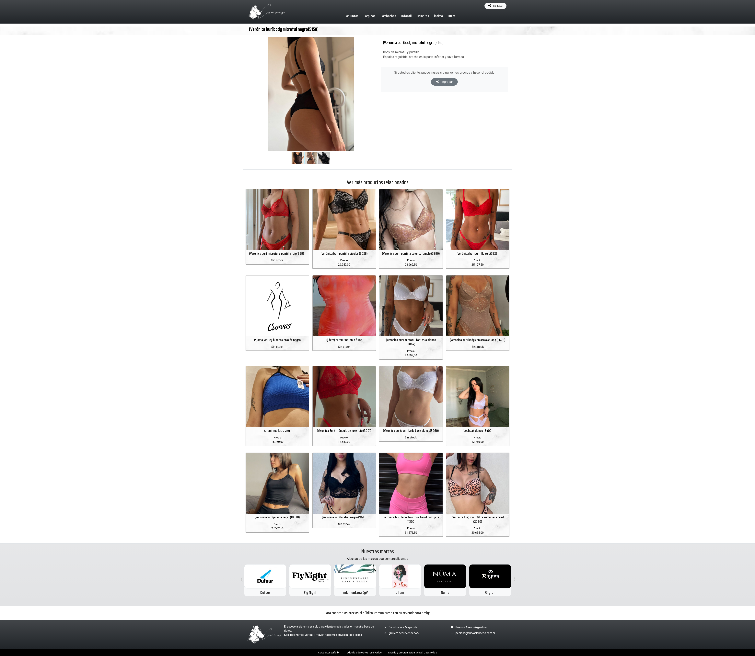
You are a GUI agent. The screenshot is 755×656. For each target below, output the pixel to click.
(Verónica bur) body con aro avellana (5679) (477, 340)
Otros (452, 16)
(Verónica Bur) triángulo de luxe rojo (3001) (344, 430)
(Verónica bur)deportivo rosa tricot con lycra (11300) (411, 519)
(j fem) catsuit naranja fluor (344, 340)
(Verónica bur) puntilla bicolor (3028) (344, 253)
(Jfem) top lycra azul (277, 430)
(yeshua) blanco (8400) (478, 430)
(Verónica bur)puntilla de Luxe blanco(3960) (411, 430)
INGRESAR (498, 6)
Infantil (406, 16)
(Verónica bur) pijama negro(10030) (277, 517)
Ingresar (447, 82)
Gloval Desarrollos (426, 652)
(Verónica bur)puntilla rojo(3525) (477, 253)
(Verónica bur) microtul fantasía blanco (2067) (411, 342)
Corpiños (369, 16)
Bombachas (388, 16)
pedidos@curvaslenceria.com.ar (475, 633)
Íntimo (438, 16)
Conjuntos (351, 16)
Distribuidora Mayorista (402, 627)
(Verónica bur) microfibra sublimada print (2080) (477, 519)
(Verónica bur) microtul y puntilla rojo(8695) (277, 253)
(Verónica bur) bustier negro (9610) (344, 517)
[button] (364, 40)
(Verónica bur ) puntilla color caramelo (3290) (411, 253)
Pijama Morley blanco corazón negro (277, 340)
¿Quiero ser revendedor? (403, 633)
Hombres (423, 16)
